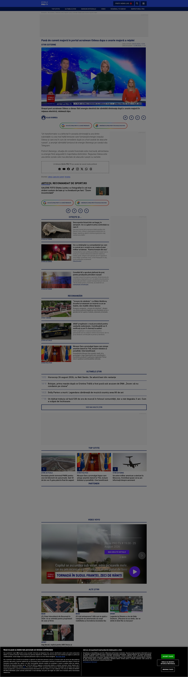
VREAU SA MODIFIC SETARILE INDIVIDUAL (168, 662)
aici (24, 667)
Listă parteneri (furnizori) (90, 662)
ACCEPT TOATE (168, 656)
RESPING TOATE (168, 669)
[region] (94, 662)
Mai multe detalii (60, 656)
